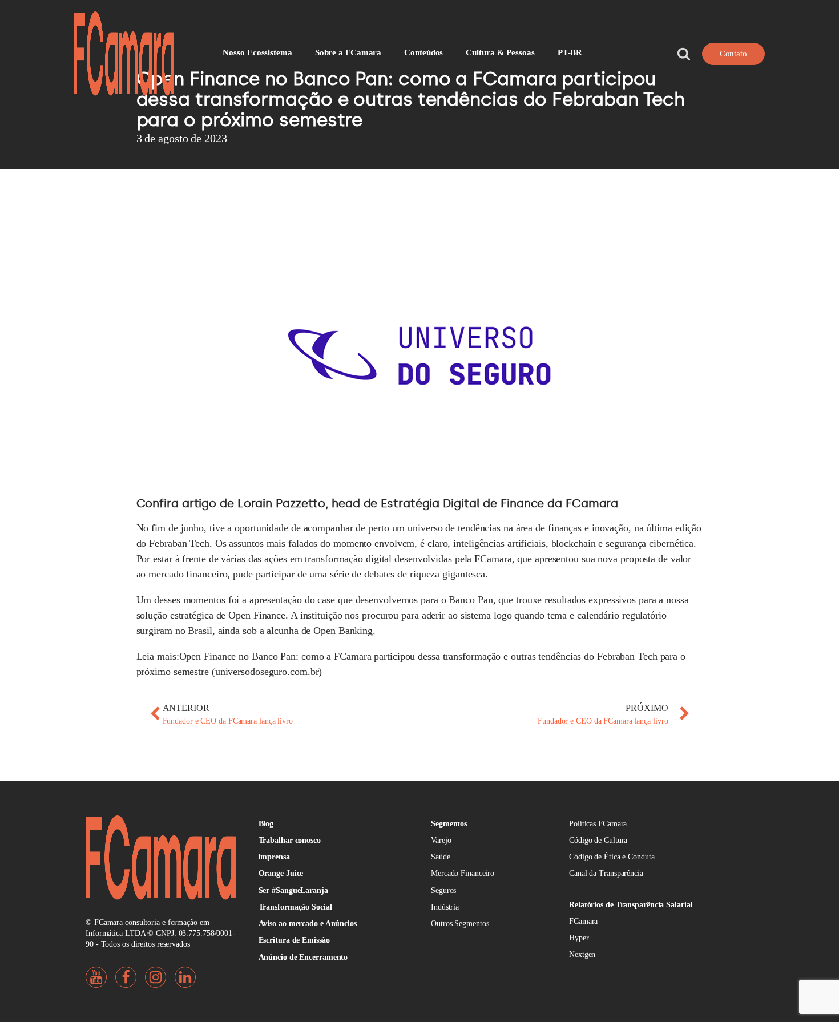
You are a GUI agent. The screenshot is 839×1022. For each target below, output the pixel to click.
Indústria (445, 907)
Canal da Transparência (606, 873)
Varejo (441, 840)
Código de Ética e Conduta (612, 857)
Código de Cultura (598, 840)
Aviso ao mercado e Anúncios (308, 923)
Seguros (443, 890)
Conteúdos (423, 52)
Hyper (579, 938)
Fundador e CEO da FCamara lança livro (228, 721)
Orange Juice (281, 873)
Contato (733, 53)
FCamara (583, 921)
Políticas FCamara (598, 823)
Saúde (440, 857)
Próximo (647, 708)
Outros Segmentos (460, 923)
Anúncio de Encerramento (303, 957)
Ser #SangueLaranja (293, 890)
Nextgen (582, 954)
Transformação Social (295, 907)
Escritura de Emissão (294, 940)
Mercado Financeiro (462, 873)
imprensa (274, 857)
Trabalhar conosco (290, 840)
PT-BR (570, 52)
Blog (266, 823)
